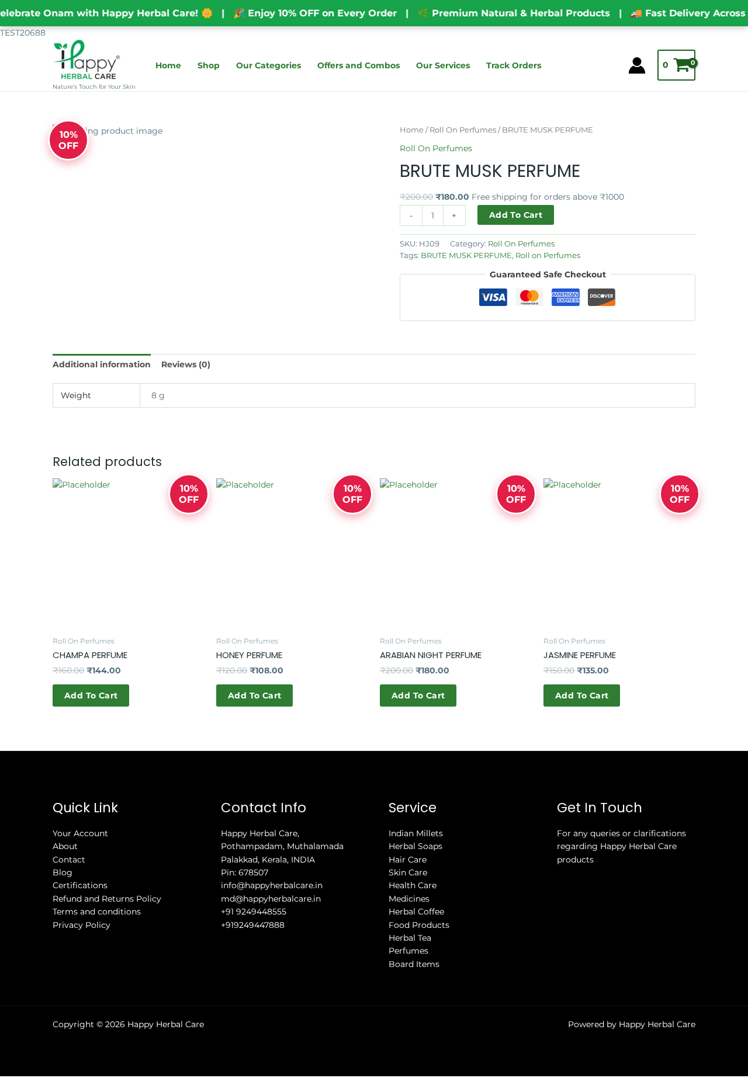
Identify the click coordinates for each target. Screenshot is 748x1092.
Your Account (80, 833)
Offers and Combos (358, 65)
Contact (69, 859)
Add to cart (515, 215)
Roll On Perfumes (463, 130)
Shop (209, 65)
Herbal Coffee (416, 911)
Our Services (443, 65)
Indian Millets (416, 833)
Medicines (409, 898)
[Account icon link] (637, 65)
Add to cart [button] (90, 695)
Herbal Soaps (415, 846)
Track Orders (513, 65)
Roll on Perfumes (547, 255)
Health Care (413, 885)
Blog (62, 872)
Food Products (419, 925)
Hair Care (408, 859)
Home (168, 65)
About (65, 846)
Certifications (80, 885)
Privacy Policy (81, 925)
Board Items (414, 964)
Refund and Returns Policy (107, 898)
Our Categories (268, 65)
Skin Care (408, 872)
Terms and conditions (97, 911)
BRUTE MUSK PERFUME (466, 255)
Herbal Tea (410, 938)
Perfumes (408, 950)
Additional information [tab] (102, 364)
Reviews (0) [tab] (185, 364)
